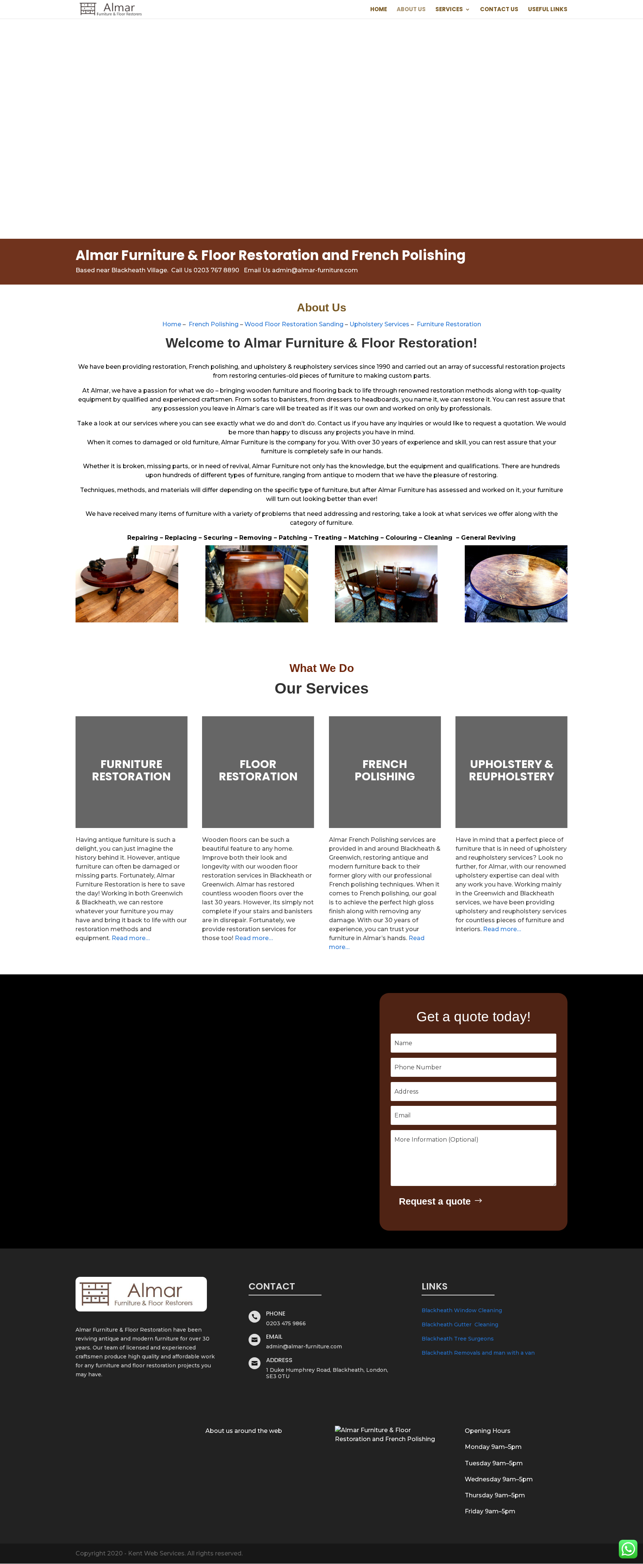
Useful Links (547, 10)
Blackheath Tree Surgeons (458, 1338)
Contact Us (499, 10)
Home (378, 10)
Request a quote (435, 1201)
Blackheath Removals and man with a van (478, 1352)
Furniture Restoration (449, 324)
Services (449, 10)
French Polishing (214, 324)
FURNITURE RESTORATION (131, 770)
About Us (411, 10)
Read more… (131, 938)
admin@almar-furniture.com (315, 270)
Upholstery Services (379, 324)
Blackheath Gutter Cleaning (460, 1324)
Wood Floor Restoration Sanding (293, 324)
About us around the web (243, 1430)
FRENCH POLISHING (385, 770)
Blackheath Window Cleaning (462, 1310)
